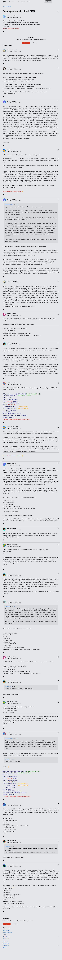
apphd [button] (8, 528)
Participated (6, 943)
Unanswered (31, 945)
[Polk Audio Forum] (4, 2)
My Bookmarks (31, 936)
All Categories (6, 930)
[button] (58, 11)
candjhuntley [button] (9, 865)
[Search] (43, 1)
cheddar (7, 606)
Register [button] (35, 42)
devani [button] (8, 313)
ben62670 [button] (9, 544)
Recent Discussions (7, 932)
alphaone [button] (9, 15)
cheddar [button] (8, 343)
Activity (4, 934)
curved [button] (8, 382)
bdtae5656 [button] (9, 601)
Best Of (4, 947)
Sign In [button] (26, 42)
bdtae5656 (8, 686)
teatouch (7, 846)
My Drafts (31, 941)
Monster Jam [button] (9, 149)
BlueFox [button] (8, 68)
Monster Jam (8, 204)
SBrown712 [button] (9, 50)
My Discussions (6, 939)
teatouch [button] (9, 803)
